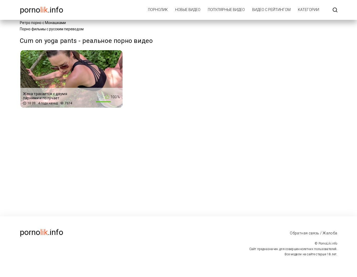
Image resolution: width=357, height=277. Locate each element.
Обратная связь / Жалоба (313, 233)
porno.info (41, 9)
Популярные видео (226, 10)
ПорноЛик (158, 10)
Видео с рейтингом (271, 10)
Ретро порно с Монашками (43, 23)
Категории (308, 10)
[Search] (335, 10)
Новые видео (187, 10)
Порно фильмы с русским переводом (52, 29)
